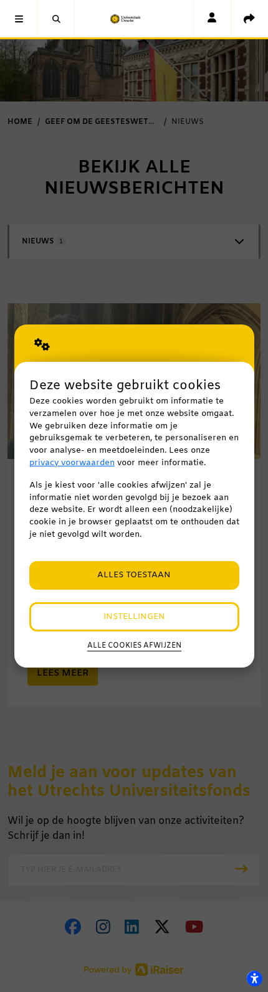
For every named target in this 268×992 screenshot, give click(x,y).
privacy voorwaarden (72, 463)
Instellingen (134, 617)
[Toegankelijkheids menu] (254, 978)
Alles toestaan (134, 575)
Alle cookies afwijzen (134, 646)
